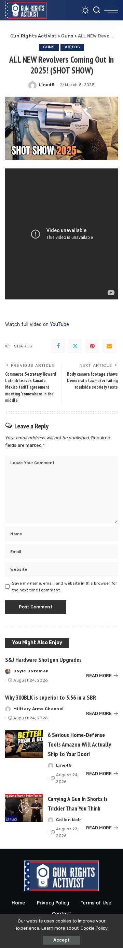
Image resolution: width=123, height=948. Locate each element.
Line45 (46, 84)
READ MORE (99, 675)
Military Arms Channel (38, 708)
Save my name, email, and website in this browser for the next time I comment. (64, 586)
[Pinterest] (92, 346)
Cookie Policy (94, 928)
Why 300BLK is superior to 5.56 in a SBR (50, 697)
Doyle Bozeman (31, 671)
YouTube (59, 324)
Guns (49, 47)
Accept (61, 940)
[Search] (97, 10)
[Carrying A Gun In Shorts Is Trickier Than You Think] (24, 808)
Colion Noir (68, 819)
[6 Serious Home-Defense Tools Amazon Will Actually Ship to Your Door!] (24, 744)
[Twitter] (75, 346)
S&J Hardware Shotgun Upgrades (43, 660)
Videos (72, 47)
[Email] (109, 346)
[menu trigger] (111, 10)
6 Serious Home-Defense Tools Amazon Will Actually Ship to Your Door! (79, 744)
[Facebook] (58, 346)
